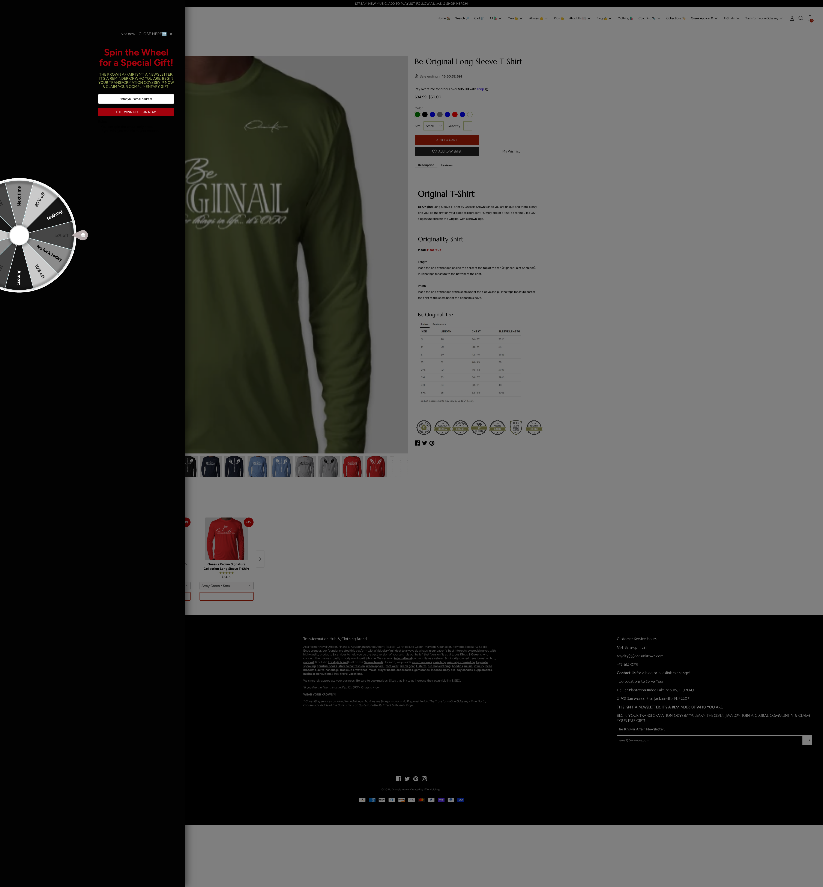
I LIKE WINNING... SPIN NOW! (136, 112)
